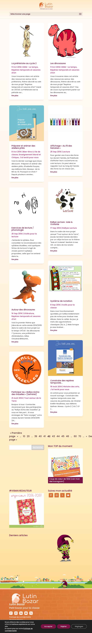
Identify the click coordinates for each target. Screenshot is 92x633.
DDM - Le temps (30, 67)
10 (24, 436)
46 (67, 436)
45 (62, 436)
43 (53, 436)
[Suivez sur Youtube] (26, 613)
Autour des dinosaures (23, 309)
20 (28, 436)
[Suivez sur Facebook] (11, 613)
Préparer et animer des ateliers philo (23, 146)
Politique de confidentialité (20, 617)
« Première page (15, 434)
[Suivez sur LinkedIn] (21, 613)
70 (79, 436)
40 (40, 436)
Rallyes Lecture (69, 228)
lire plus (15, 95)
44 (58, 436)
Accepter (48, 626)
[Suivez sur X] (31, 613)
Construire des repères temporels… (62, 381)
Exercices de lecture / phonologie (23, 229)
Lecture (66, 151)
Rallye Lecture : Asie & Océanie (61, 223)
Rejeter (64, 626)
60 (75, 436)
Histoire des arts (71, 386)
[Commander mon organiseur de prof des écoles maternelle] (26, 510)
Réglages (79, 626)
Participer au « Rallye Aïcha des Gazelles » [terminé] (25, 393)
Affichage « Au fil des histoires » (61, 146)
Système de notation (61, 301)
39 (35, 436)
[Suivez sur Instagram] (16, 613)
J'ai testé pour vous (29, 157)
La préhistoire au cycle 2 (24, 63)
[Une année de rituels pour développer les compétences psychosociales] (65, 465)
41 (44, 436)
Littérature (29, 313)
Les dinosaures (58, 63)
